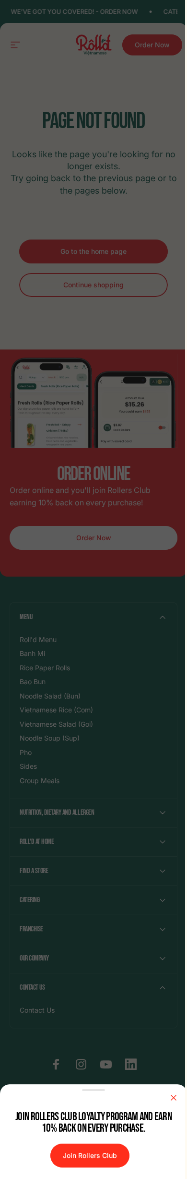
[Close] (173, 1097)
